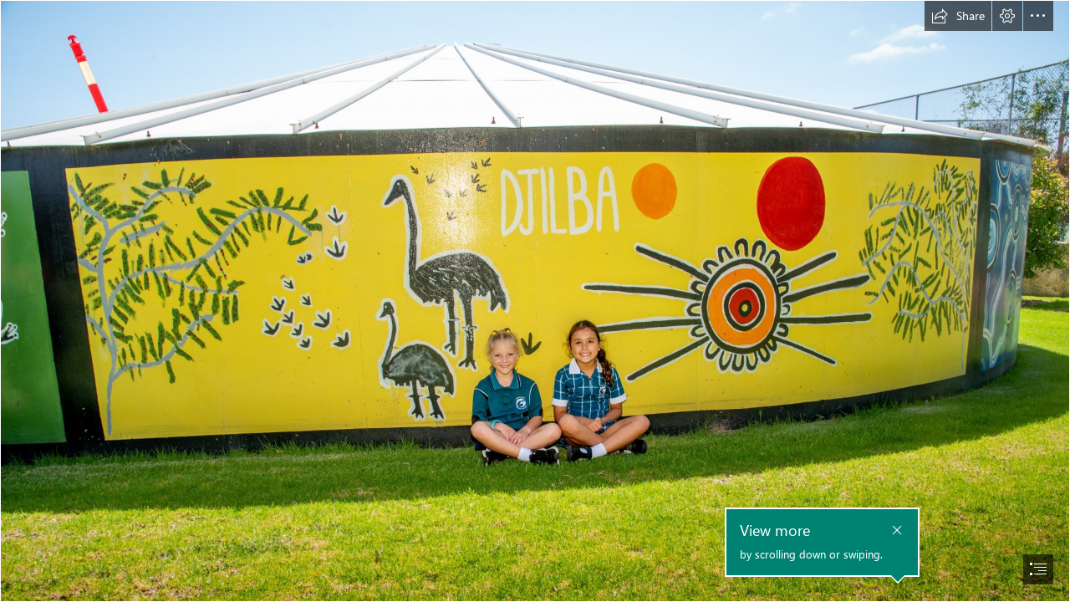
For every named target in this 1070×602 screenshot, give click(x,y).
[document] (535, 301)
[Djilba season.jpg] (535, 301)
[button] (958, 16)
